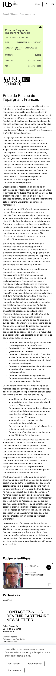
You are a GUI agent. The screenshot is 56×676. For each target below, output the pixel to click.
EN (53, 4)
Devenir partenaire (27, 616)
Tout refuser (14, 663)
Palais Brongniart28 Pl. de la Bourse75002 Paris (12, 629)
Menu (37, 4)
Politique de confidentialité (14, 639)
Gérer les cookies (10, 642)
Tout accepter (15, 670)
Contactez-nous (24, 612)
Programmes (25, 14)
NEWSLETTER (19, 620)
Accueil (6, 14)
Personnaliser (34, 663)
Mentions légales (10, 637)
